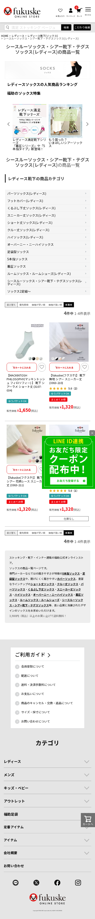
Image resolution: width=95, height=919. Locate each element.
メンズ (9, 774)
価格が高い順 (55, 304)
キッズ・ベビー (16, 787)
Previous (9, 124)
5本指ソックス (71, 573)
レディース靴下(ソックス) (42, 36)
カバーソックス (66, 579)
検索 (66, 27)
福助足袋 (11, 814)
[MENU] (88, 9)
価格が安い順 (38, 304)
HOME (4, 36)
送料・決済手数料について (38, 685)
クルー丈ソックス (67, 584)
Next (86, 124)
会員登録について (32, 666)
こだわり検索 (82, 27)
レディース (17, 36)
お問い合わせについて (35, 721)
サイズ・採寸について (35, 712)
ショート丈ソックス (42, 584)
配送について (29, 675)
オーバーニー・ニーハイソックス (53, 594)
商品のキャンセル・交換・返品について (47, 703)
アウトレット (14, 801)
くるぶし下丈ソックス (41, 589)
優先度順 (23, 304)
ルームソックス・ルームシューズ (39, 600)
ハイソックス (22, 594)
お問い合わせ (14, 865)
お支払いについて (32, 694)
